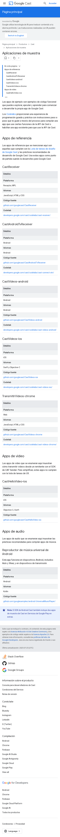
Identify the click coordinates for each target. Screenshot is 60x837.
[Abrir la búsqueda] (45, 3)
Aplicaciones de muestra (16, 48)
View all (5, 772)
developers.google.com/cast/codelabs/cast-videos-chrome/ (30, 444)
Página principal (12, 12)
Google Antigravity (10, 759)
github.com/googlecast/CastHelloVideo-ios (22, 520)
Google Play (7, 768)
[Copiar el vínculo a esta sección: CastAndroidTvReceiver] (35, 224)
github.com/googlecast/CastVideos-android (22, 320)
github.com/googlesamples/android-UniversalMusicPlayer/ (29, 601)
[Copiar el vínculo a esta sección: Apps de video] (27, 456)
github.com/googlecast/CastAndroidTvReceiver (24, 263)
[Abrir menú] (4, 3)
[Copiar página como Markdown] (14, 58)
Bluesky (5, 711)
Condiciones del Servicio (12, 690)
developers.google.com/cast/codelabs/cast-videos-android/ (30, 330)
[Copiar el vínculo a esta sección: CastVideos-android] (31, 281)
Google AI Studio (9, 754)
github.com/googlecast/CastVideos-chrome (22, 434)
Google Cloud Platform (12, 803)
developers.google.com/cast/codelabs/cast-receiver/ (27, 215)
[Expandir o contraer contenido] (19, 66)
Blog (4, 706)
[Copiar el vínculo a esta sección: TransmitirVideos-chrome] (38, 396)
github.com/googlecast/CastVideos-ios (20, 377)
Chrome (5, 745)
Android (5, 741)
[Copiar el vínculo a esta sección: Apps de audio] (27, 531)
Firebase (6, 750)
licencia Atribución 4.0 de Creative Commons (29, 632)
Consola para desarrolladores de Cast (18, 685)
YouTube (6, 729)
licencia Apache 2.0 (41, 634)
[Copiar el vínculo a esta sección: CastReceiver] (22, 167)
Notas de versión (9, 694)
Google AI (6, 808)
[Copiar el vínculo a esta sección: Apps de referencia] (34, 138)
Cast (28, 3)
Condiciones (7, 824)
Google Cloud (8, 763)
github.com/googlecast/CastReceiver (19, 205)
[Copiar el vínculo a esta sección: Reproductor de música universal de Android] (15, 554)
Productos (23, 44)
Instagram (6, 715)
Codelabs (11, 114)
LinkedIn (5, 720)
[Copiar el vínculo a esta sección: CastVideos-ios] (24, 339)
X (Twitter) (7, 724)
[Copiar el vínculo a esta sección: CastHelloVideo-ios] (30, 481)
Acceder (53, 3)
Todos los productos (11, 812)
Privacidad (20, 824)
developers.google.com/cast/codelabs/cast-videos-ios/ (27, 387)
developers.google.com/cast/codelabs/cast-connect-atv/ (28, 272)
